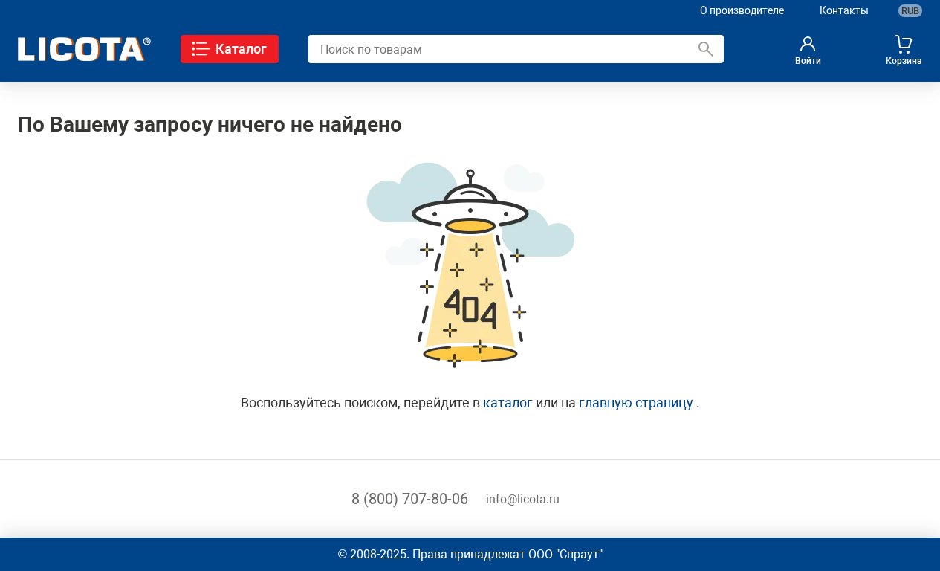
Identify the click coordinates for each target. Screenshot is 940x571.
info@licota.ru (523, 499)
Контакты (844, 10)
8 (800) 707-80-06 (409, 499)
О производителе (742, 10)
